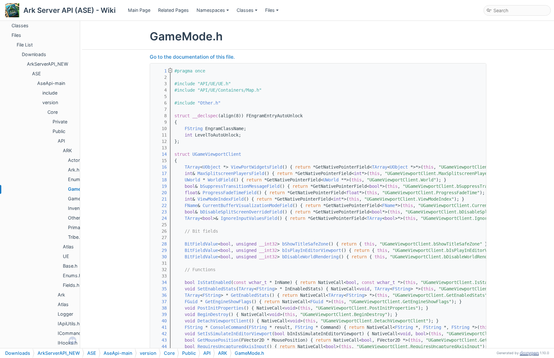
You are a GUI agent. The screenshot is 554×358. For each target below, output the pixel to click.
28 (160, 243)
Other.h (76, 218)
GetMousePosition (218, 340)
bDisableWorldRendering (310, 256)
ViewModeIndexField (220, 199)
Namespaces (211, 10)
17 (160, 173)
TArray (192, 167)
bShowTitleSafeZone (305, 243)
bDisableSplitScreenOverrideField (241, 211)
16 (160, 167)
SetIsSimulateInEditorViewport (234, 333)
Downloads (34, 54)
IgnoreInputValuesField (249, 218)
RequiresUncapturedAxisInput (232, 346)
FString (194, 128)
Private (60, 121)
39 (160, 314)
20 (160, 192)
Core (52, 112)
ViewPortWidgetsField (256, 167)
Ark (61, 294)
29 (160, 250)
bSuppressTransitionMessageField (240, 186)
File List (25, 44)
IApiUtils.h (69, 323)
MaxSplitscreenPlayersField (230, 173)
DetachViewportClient (223, 320)
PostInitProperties (220, 308)
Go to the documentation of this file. (192, 57)
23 (160, 211)
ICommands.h (73, 333)
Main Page (139, 10)
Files (270, 10)
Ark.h (74, 169)
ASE (36, 73)
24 (160, 218)
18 (160, 179)
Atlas (68, 246)
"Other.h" (209, 102)
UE (66, 256)
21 (160, 199)
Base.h (70, 266)
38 (160, 308)
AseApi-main (51, 83)
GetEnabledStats (250, 295)
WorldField (220, 179)
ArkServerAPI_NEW (47, 64)
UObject (212, 167)
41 (160, 327)
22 (160, 205)
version (50, 102)
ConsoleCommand (228, 327)
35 (160, 288)
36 (160, 295)
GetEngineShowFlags (228, 301)
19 (160, 186)
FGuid (191, 301)
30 (160, 256)
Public (59, 131)
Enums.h (77, 179)
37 (160, 301)
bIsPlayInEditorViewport (311, 250)
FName (191, 205)
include (49, 93)
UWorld (192, 179)
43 (160, 340)
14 (160, 154)
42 (160, 333)
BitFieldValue (201, 243)
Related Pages (173, 10)
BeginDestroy (212, 314)
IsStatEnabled (214, 282)
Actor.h (76, 160)
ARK (67, 150)
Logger (65, 314)
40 (160, 320)
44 (160, 346)
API (61, 141)
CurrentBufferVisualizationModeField (247, 205)
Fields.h (71, 285)
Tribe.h (75, 237)
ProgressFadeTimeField (229, 192)
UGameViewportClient (216, 154)
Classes (245, 10)
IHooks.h (68, 343)
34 (160, 282)
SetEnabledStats (216, 288)
